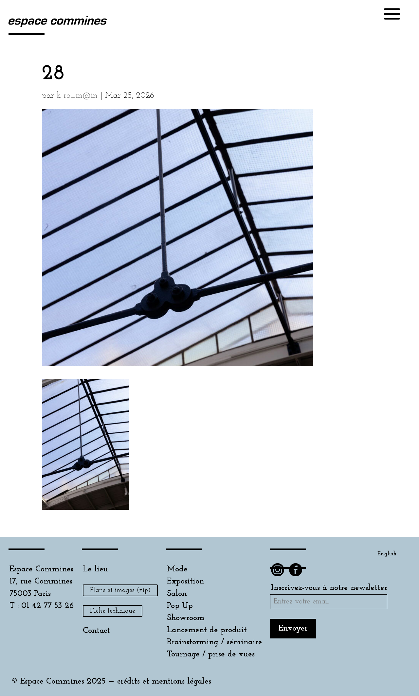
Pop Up (180, 606)
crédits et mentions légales (164, 681)
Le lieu (95, 569)
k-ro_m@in (77, 96)
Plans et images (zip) (120, 590)
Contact (96, 631)
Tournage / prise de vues (211, 654)
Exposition (185, 581)
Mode (177, 569)
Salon (177, 594)
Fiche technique (112, 611)
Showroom (186, 618)
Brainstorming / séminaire (214, 642)
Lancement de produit (207, 630)
